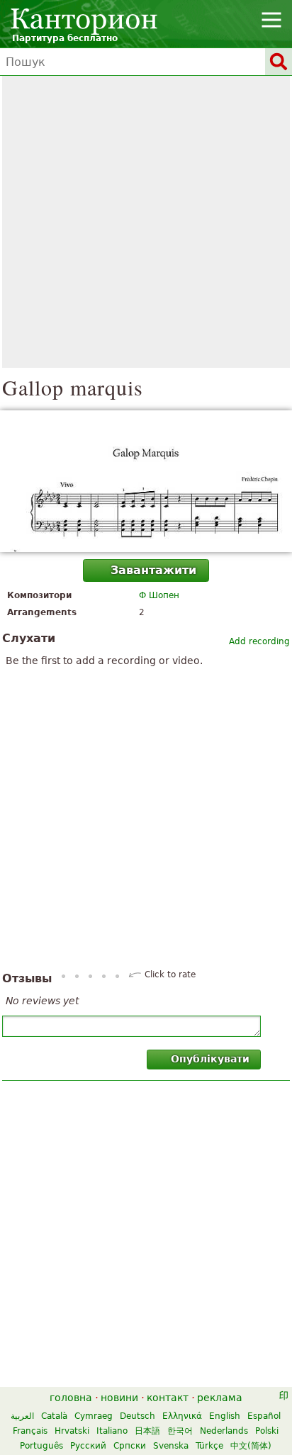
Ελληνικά (182, 1416)
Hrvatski (72, 1431)
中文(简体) (250, 1446)
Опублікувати (210, 1058)
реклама (219, 1397)
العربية (22, 1416)
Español (264, 1416)
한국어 (180, 1431)
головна (71, 1397)
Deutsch (137, 1416)
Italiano (112, 1431)
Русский (88, 1446)
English (224, 1416)
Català (54, 1416)
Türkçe (209, 1446)
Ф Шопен (159, 595)
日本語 (147, 1431)
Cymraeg (93, 1416)
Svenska (171, 1446)
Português (41, 1446)
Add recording (259, 641)
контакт (168, 1397)
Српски (129, 1446)
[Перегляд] (146, 481)
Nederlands (224, 1431)
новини (119, 1397)
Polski (267, 1431)
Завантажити (153, 570)
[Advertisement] (146, 222)
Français (30, 1431)
